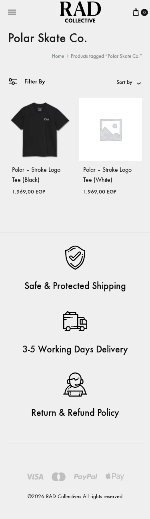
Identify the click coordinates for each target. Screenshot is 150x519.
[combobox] (129, 81)
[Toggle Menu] (12, 12)
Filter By (34, 81)
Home (58, 56)
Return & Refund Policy (75, 412)
